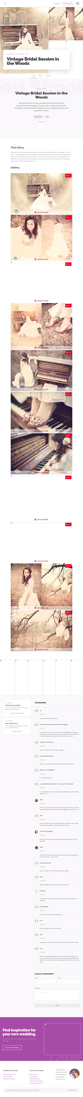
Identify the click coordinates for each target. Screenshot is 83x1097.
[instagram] (76, 1090)
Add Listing (66, 3)
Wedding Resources (9, 1074)
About (33, 75)
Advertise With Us (35, 1079)
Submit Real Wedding (36, 1081)
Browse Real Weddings (17, 713)
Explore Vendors (17, 731)
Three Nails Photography (57, 152)
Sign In (58, 3)
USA (27, 54)
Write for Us (33, 1074)
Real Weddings (11, 54)
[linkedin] (71, 1090)
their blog (28, 161)
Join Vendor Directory (36, 1083)
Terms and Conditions (33, 1090)
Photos (40, 75)
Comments (48, 75)
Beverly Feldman (34, 159)
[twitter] (68, 1090)
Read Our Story (60, 1079)
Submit (57, 1005)
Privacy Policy (22, 1090)
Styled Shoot (20, 54)
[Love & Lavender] (38, 3)
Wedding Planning (9, 1079)
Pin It (69, 175)
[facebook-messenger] (73, 1090)
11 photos (42, 121)
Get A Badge (33, 1076)
